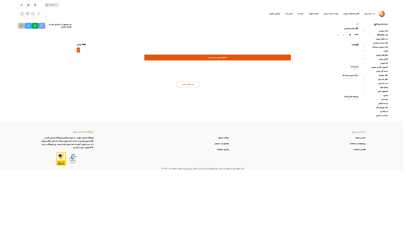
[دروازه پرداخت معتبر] (61, 159)
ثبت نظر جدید (188, 84)
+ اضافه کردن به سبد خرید (217, 57)
